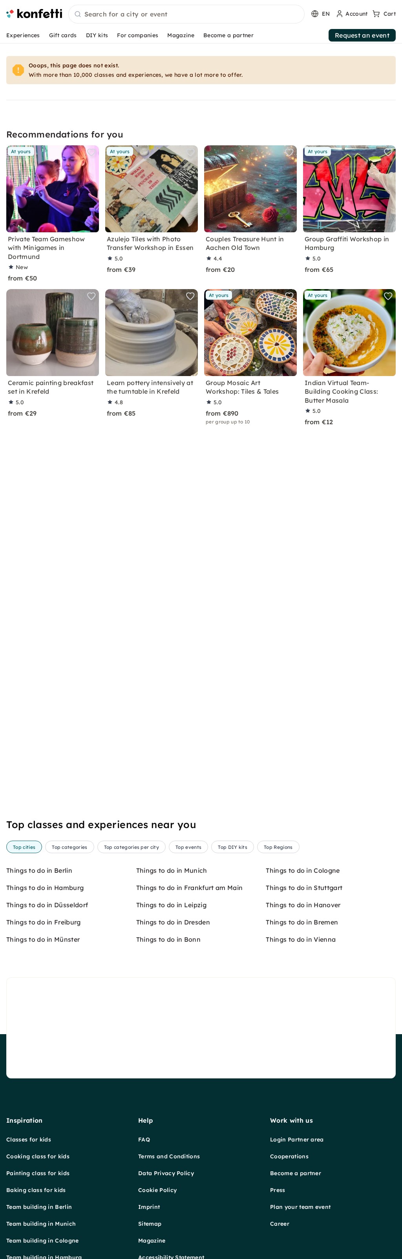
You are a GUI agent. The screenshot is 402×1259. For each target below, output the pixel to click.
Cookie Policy (157, 1190)
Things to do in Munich (171, 870)
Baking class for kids (36, 1190)
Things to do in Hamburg (45, 888)
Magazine (180, 35)
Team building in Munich (41, 1223)
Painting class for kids (37, 1173)
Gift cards (63, 35)
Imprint (149, 1206)
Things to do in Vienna (301, 939)
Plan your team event (300, 1206)
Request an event (362, 35)
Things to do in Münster (43, 939)
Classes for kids (28, 1139)
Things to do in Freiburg (43, 922)
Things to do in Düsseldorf (47, 905)
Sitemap (149, 1223)
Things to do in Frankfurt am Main (189, 888)
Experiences (23, 35)
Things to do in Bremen (302, 922)
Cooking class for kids (37, 1156)
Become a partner (228, 35)
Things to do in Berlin (39, 870)
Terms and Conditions (169, 1156)
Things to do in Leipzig (171, 905)
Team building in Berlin (39, 1206)
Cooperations (289, 1156)
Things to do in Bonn (168, 939)
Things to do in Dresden (173, 922)
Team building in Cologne (42, 1240)
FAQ (144, 1139)
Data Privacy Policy (166, 1173)
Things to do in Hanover (303, 905)
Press (277, 1190)
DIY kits (97, 35)
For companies (137, 35)
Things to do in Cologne (303, 870)
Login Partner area (297, 1139)
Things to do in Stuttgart (304, 888)
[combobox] (186, 14)
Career (279, 1223)
